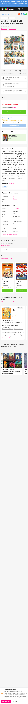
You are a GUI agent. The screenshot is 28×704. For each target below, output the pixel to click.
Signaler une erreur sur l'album (10, 234)
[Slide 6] (16, 66)
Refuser (15, 701)
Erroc (17, 208)
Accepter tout (6, 701)
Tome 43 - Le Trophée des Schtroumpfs (12, 336)
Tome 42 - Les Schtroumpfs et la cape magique (13, 334)
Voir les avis (4, 29)
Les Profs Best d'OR (7, 14)
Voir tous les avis (5, 245)
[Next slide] (24, 50)
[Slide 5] (15, 66)
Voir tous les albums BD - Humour (10, 302)
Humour (15, 199)
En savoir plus (18, 5)
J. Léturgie (4, 285)
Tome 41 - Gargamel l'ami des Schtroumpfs (13, 332)
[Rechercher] (19, 8)
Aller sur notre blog (6, 349)
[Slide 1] (10, 66)
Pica (14, 208)
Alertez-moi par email (15, 112)
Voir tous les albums (6, 258)
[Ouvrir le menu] (2, 8)
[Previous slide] (3, 50)
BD (14, 196)
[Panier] (22, 8)
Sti (8, 285)
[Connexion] (25, 8)
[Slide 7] (17, 66)
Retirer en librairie (14, 125)
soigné (14, 107)
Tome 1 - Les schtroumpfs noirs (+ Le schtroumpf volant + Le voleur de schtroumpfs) (13, 329)
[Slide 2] (11, 66)
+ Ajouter (11, 183)
